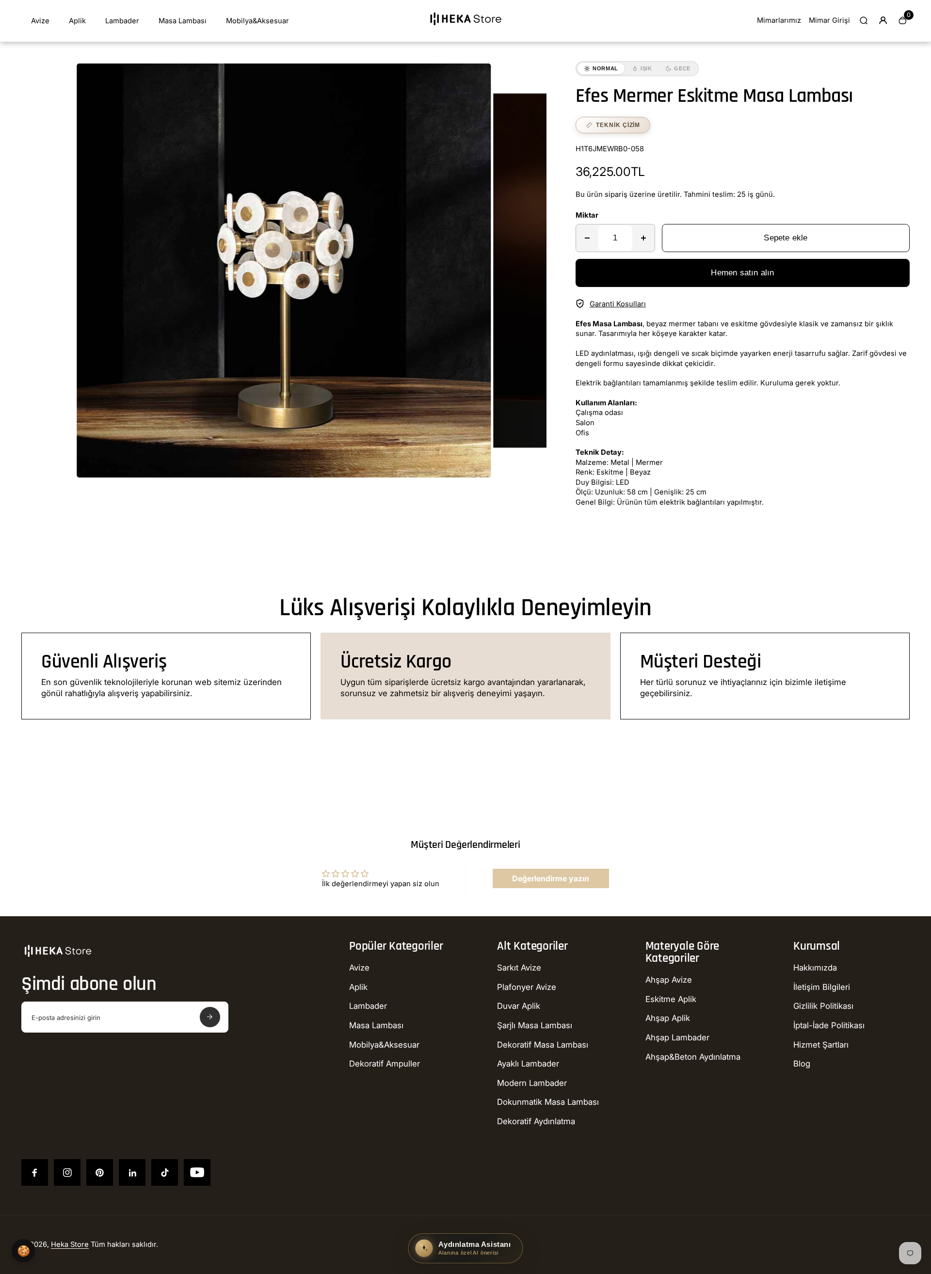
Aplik (77, 20)
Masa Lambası (183, 20)
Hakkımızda (815, 967)
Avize (40, 20)
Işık (646, 68)
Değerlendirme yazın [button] (550, 878)
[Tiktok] (164, 1172)
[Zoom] (476, 78)
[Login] (883, 20)
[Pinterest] (99, 1172)
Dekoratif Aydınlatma (536, 1121)
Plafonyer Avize (526, 987)
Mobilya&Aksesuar (257, 20)
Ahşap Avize (668, 980)
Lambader (122, 20)
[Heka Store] (465, 28)
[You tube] (197, 1172)
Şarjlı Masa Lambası (534, 1025)
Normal (605, 68)
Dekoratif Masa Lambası (542, 1045)
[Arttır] (643, 238)
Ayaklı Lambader (528, 1063)
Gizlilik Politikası (823, 1006)
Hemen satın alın (742, 272)
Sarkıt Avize (519, 967)
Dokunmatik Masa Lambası (548, 1102)
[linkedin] (132, 1172)
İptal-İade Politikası (829, 1025)
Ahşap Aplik (667, 1018)
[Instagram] (67, 1172)
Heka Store (70, 1244)
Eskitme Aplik (670, 999)
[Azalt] (587, 238)
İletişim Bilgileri (821, 987)
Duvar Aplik (518, 1006)
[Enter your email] (210, 1017)
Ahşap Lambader (677, 1037)
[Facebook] (34, 1172)
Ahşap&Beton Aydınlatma (692, 1057)
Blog (801, 1063)
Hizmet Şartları (821, 1045)
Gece (682, 68)
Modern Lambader (532, 1083)
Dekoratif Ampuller (384, 1063)
